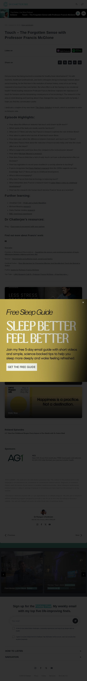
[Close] (83, 302)
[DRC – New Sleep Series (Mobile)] (43, 340)
